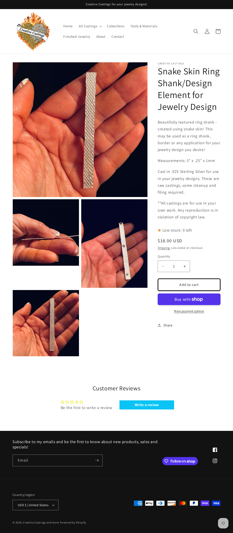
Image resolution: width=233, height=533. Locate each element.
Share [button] (167, 325)
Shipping (164, 248)
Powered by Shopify (73, 522)
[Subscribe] (96, 460)
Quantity (164, 256)
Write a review (147, 404)
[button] (90, 26)
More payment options (189, 311)
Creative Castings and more (41, 522)
